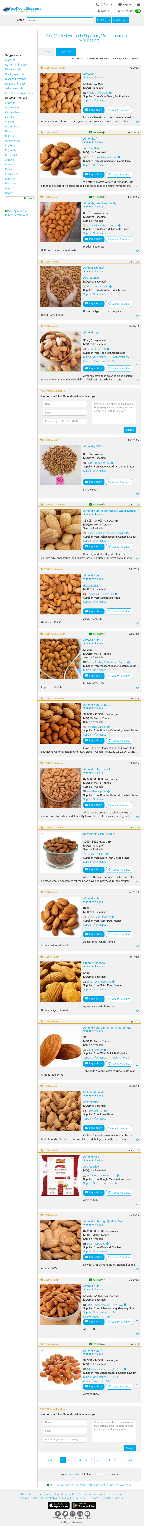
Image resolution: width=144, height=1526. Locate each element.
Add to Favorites (120, 110)
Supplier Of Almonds (94, 100)
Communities (42, 1494)
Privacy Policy (49, 1498)
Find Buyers (103, 20)
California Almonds (16, 64)
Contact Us (68, 1494)
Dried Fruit (11, 155)
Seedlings (100, 361)
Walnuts (10, 121)
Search (19, 20)
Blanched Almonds (16, 79)
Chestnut (10, 164)
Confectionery (121, 356)
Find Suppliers (120, 20)
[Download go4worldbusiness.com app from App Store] (59, 1505)
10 (115, 1460)
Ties (114, 361)
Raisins (9, 131)
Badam (9, 193)
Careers (118, 1498)
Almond (9, 159)
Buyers (46, 52)
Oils (85, 361)
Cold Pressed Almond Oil (19, 93)
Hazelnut (10, 117)
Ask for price (91, 148)
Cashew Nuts (13, 112)
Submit (130, 429)
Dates (8, 169)
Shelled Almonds (14, 74)
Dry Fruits (10, 150)
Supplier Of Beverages (96, 1183)
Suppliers (65, 52)
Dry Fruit (10, 145)
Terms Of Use (29, 1498)
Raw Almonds (13, 69)
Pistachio (10, 183)
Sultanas (10, 136)
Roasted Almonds (15, 83)
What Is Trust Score (111, 1494)
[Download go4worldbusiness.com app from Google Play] (83, 1505)
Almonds (10, 60)
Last (129, 1460)
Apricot (9, 188)
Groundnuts (12, 174)
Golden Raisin (13, 126)
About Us (26, 1494)
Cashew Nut (12, 107)
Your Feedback (87, 1494)
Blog (56, 1494)
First (49, 1460)
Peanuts (10, 178)
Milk (117, 1183)
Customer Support (99, 1498)
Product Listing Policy (72, 1498)
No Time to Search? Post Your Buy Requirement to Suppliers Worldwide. (91, 1485)
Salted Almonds (14, 88)
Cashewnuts (12, 140)
